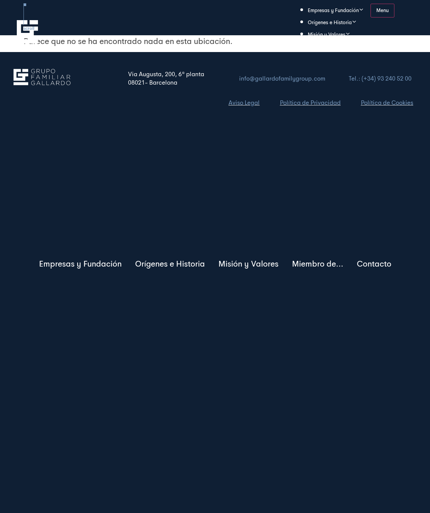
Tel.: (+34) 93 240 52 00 (380, 78)
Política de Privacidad (310, 102)
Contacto (374, 264)
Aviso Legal (244, 102)
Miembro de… (324, 46)
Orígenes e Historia (170, 264)
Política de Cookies (387, 102)
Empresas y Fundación (80, 264)
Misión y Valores (248, 264)
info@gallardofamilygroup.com (282, 78)
